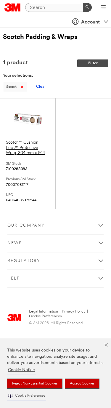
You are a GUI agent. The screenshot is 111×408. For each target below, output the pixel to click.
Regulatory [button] (23, 261)
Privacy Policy (74, 311)
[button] (26, 396)
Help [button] (13, 278)
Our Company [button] (26, 225)
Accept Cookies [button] (82, 383)
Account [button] (90, 22)
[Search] (87, 7)
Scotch (11, 87)
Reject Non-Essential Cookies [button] (34, 383)
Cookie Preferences (45, 316)
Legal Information (43, 311)
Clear (41, 86)
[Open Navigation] (103, 7)
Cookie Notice (21, 370)
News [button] (14, 243)
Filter (93, 63)
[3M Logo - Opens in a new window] (12, 7)
